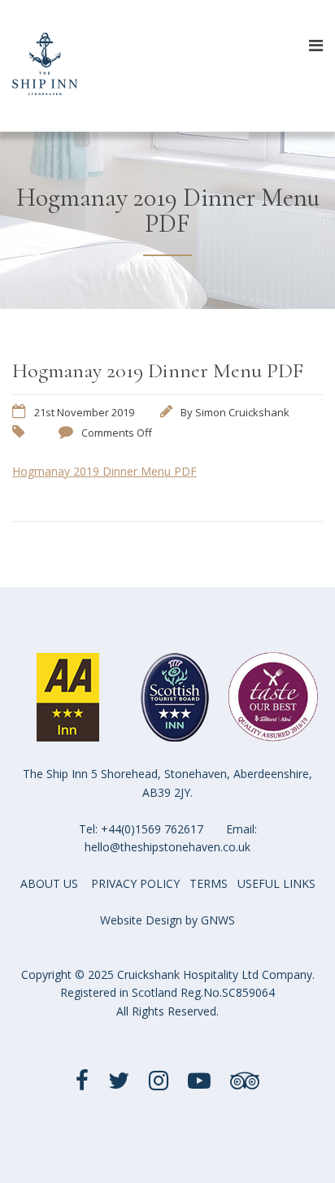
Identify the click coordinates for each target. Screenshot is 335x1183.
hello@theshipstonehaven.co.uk (167, 847)
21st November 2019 (84, 412)
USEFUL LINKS (276, 883)
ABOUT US (49, 883)
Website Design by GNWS (167, 920)
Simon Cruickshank (242, 412)
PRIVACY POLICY (135, 883)
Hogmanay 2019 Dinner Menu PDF (104, 471)
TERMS (208, 883)
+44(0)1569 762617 (152, 829)
